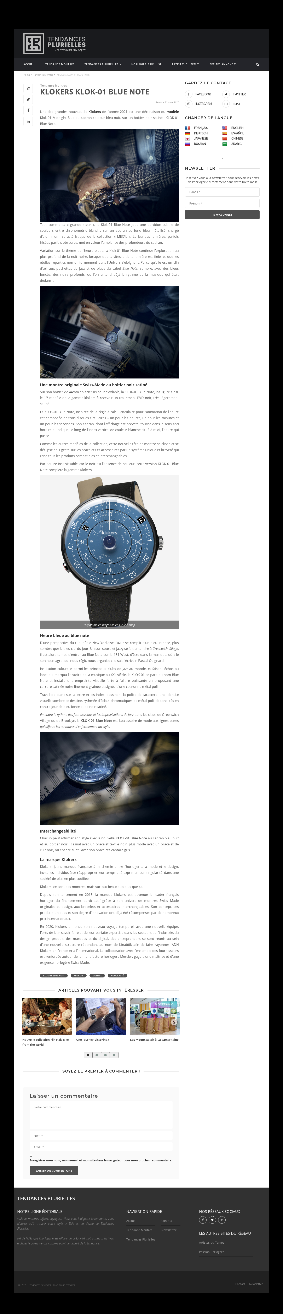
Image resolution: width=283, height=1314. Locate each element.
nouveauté (117, 975)
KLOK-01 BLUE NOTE (54, 975)
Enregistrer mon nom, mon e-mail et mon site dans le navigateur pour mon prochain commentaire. (101, 1160)
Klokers (95, 111)
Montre (97, 975)
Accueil (29, 64)
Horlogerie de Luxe (146, 64)
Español (237, 133)
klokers (78, 975)
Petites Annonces (223, 64)
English (237, 128)
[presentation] (27, 1022)
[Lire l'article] (47, 1016)
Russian (200, 144)
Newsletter (169, 1230)
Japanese (201, 138)
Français (201, 128)
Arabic (236, 144)
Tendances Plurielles (102, 64)
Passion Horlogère (211, 1252)
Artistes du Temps (186, 64)
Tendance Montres (60, 64)
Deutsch (201, 133)
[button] (88, 1055)
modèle (173, 111)
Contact (166, 1221)
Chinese (237, 138)
